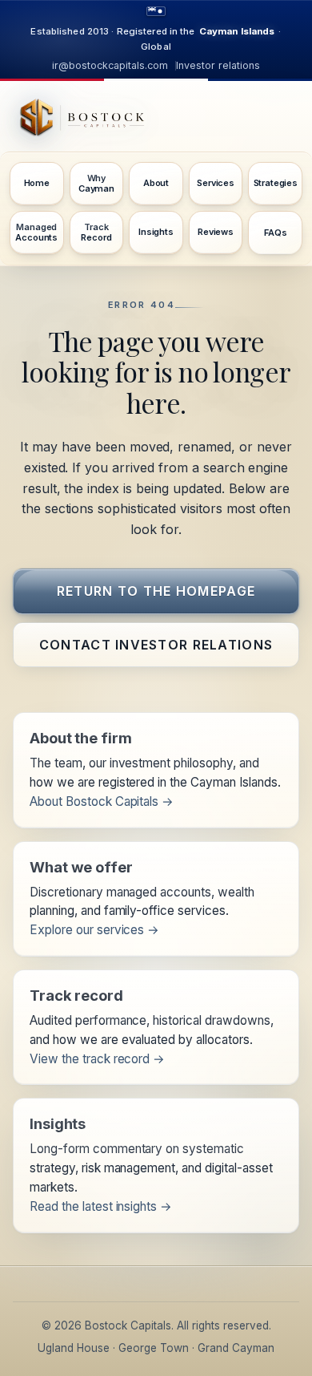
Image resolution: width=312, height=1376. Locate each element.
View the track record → (97, 1058)
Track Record (96, 232)
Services (215, 182)
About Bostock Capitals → (102, 801)
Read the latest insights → (101, 1206)
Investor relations (218, 65)
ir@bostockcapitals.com (110, 65)
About (156, 182)
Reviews (216, 231)
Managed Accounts (36, 232)
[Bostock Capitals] (156, 122)
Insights (156, 231)
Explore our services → (94, 929)
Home (37, 182)
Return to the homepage (156, 591)
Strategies (276, 182)
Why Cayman (96, 183)
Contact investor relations (156, 645)
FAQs (275, 232)
